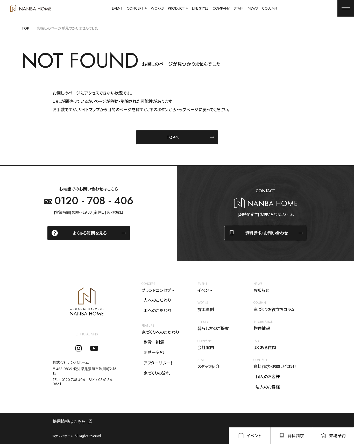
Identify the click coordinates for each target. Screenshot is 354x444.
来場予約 (337, 435)
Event (117, 8)
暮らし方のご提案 (213, 328)
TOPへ (173, 137)
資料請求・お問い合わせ (266, 233)
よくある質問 (264, 347)
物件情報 (261, 328)
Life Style (200, 8)
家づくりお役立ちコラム (274, 309)
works (157, 8)
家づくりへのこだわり (160, 332)
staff (239, 8)
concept (135, 8)
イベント (204, 290)
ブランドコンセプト (157, 290)
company (221, 8)
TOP (25, 28)
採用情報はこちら (69, 421)
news (253, 8)
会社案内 (205, 347)
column (269, 8)
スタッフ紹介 (208, 366)
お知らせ (261, 290)
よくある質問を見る (90, 233)
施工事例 (205, 309)
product (176, 8)
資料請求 (295, 435)
